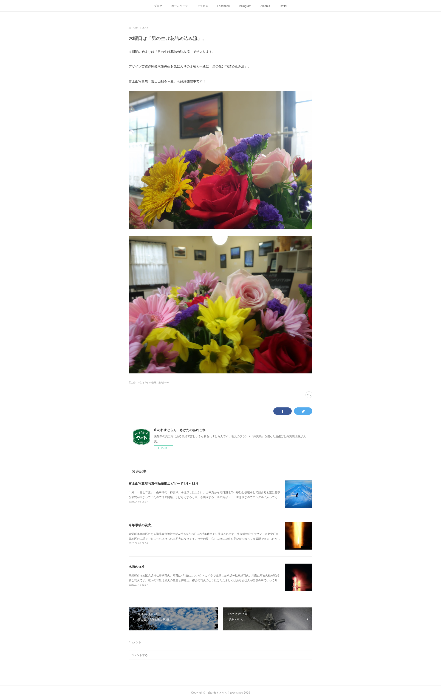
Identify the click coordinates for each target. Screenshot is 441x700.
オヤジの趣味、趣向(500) (155, 382)
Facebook (223, 6)
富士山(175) (135, 382)
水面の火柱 (137, 566)
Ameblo (265, 6)
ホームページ (179, 6)
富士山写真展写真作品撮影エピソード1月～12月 (163, 483)
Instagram (245, 6)
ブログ (158, 6)
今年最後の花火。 (141, 524)
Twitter (283, 6)
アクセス (202, 6)
